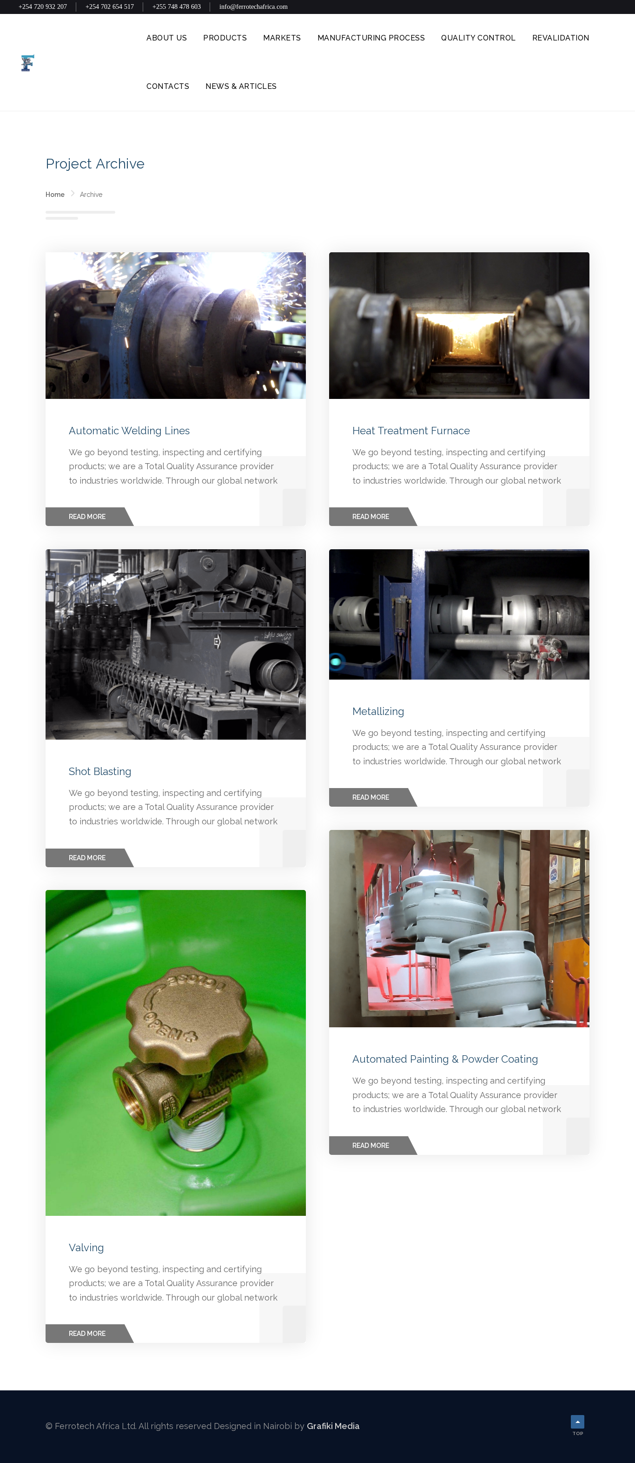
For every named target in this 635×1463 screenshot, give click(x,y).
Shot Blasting (100, 771)
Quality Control (478, 38)
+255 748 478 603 (176, 6)
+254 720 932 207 (43, 6)
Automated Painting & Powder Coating (445, 1059)
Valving (86, 1247)
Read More (87, 516)
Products (225, 38)
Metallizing (378, 711)
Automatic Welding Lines (129, 431)
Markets (282, 38)
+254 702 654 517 (110, 6)
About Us (166, 38)
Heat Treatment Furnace (411, 431)
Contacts (167, 86)
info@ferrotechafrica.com (253, 6)
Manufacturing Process (371, 38)
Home (55, 194)
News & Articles (241, 86)
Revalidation (560, 38)
